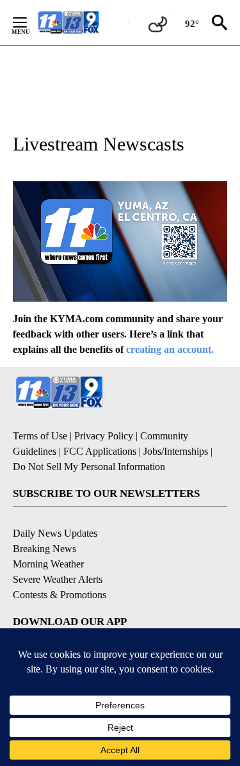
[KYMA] (82, 22)
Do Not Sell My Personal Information (89, 466)
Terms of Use (40, 435)
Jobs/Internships (175, 451)
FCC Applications (99, 451)
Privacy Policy (103, 435)
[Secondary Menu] (29, 22)
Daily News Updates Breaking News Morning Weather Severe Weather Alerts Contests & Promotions (59, 564)
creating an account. (170, 349)
